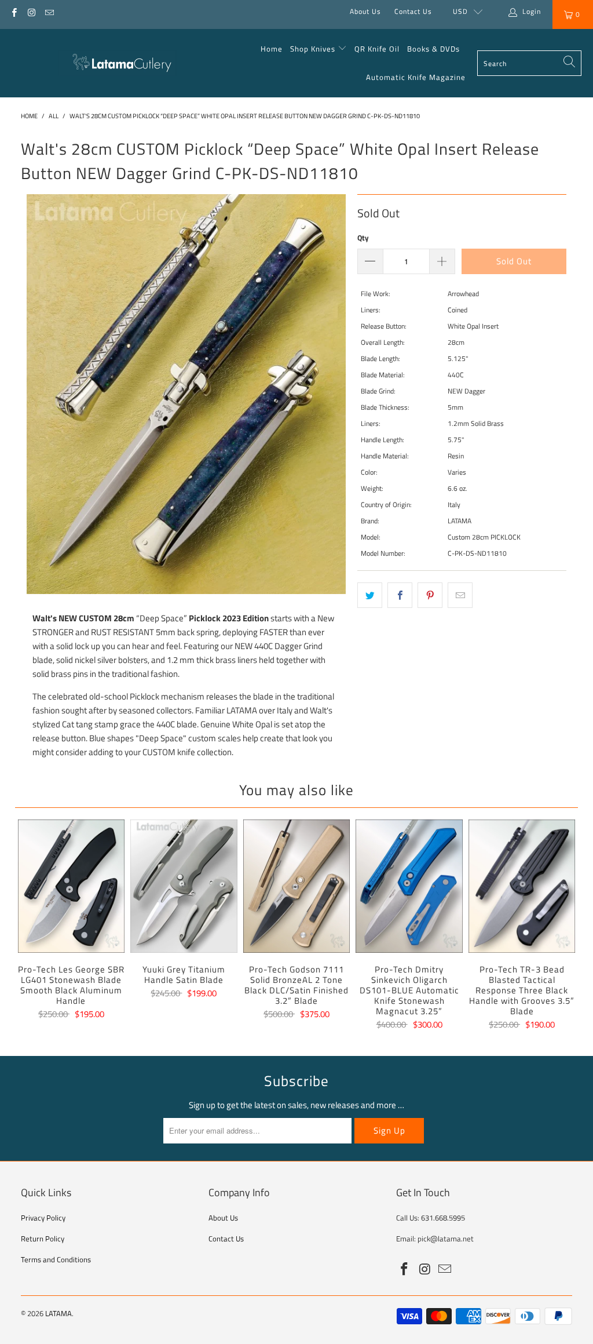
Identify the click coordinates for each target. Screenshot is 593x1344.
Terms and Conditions (56, 1259)
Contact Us (413, 11)
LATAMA (58, 1313)
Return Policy (42, 1238)
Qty (363, 237)
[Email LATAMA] (49, 11)
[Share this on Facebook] (399, 595)
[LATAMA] (117, 63)
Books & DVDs (433, 48)
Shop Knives (312, 48)
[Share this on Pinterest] (430, 595)
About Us (365, 11)
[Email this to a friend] (460, 595)
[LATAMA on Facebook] (14, 11)
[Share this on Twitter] (369, 595)
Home (272, 48)
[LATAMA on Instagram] (31, 11)
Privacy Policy (43, 1217)
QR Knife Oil (377, 48)
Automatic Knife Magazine (416, 77)
